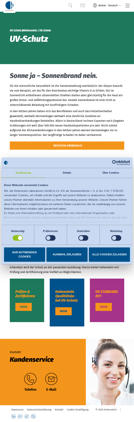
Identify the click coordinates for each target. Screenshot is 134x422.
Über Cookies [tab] (110, 172)
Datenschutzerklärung (39, 409)
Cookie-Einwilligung (77, 409)
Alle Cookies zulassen (109, 254)
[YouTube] (20, 416)
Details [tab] (67, 172)
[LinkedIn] (13, 416)
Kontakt (59, 409)
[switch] (50, 238)
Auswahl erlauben (67, 254)
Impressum (17, 409)
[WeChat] (33, 416)
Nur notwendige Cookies (24, 254)
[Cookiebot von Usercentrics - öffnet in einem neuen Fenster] (114, 162)
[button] (107, 6)
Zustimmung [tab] (23, 172)
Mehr (23, 306)
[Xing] (26, 416)
